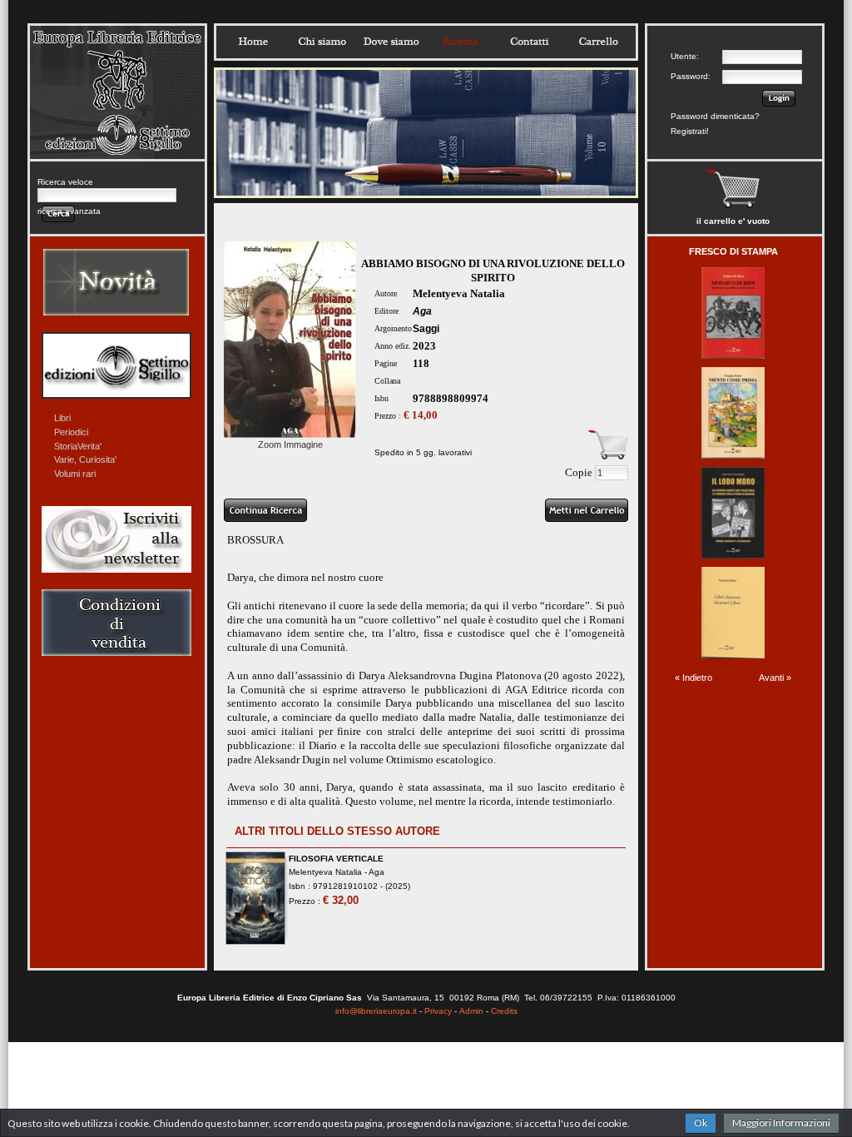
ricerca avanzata (69, 211)
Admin (471, 1010)
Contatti (529, 41)
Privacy (438, 1010)
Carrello (598, 41)
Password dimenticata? (715, 116)
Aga (422, 311)
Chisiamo (322, 41)
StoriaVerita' (78, 446)
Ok (700, 1122)
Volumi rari (75, 474)
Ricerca (460, 41)
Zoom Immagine (290, 444)
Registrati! (690, 131)
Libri (62, 418)
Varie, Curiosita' (85, 459)
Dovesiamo (391, 41)
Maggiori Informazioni (781, 1122)
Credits (504, 1010)
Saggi (426, 329)
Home (253, 41)
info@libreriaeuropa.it (376, 1010)
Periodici (71, 432)
